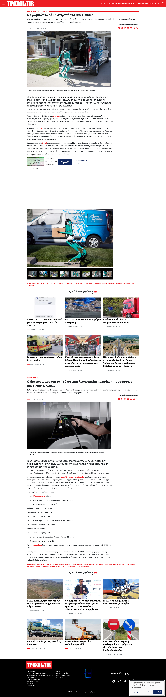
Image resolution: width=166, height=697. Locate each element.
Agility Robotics (80, 283)
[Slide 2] (62, 266)
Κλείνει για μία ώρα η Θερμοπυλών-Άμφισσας (116, 321)
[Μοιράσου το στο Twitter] (122, 28)
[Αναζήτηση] (163, 4)
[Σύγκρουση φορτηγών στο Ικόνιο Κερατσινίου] (45, 345)
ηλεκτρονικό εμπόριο (124, 283)
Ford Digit (69, 283)
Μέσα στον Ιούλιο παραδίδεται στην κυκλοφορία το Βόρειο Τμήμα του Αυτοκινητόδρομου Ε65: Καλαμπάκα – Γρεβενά (119, 362)
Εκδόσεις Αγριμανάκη (62, 673)
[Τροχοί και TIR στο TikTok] (119, 681)
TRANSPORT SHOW (124, 4)
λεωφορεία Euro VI (34, 566)
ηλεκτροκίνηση (77, 564)
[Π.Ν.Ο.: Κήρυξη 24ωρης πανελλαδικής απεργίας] (121, 589)
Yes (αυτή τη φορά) (65, 162)
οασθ (58, 566)
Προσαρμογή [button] (134, 692)
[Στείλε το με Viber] (134, 28)
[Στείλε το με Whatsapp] (137, 28)
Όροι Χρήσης (31, 686)
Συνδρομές (30, 683)
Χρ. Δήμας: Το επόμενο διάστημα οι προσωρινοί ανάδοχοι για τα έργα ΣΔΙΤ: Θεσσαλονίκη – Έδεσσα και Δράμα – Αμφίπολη (83, 605)
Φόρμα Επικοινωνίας (33, 681)
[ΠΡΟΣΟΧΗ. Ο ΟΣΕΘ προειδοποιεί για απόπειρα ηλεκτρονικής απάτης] (45, 308)
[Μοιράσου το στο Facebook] (119, 28)
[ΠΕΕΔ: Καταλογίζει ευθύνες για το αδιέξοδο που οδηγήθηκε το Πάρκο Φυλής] (45, 589)
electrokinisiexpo (106, 564)
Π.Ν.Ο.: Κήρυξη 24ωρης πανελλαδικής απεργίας (116, 602)
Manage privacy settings (81, 161)
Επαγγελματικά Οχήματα (36, 283)
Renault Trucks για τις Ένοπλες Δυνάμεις (44, 643)
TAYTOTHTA (59, 677)
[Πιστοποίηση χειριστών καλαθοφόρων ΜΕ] (83, 629)
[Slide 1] (59, 266)
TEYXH (109, 4)
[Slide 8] (81, 266)
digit (61, 283)
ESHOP (114, 4)
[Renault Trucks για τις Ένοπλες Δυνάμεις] (45, 629)
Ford (48, 283)
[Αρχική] (21, 3)
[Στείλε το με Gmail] (131, 28)
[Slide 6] (74, 266)
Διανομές (98, 283)
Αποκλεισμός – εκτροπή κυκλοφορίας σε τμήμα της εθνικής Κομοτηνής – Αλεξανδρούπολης (117, 646)
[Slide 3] (65, 266)
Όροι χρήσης (94, 692)
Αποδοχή (158, 692)
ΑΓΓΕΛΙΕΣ (157, 4)
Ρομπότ (89, 283)
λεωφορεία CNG (119, 564)
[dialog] (147, 688)
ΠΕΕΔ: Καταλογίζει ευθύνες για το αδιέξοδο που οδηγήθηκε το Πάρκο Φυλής (43, 603)
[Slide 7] (78, 266)
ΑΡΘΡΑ (103, 4)
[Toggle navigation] (3, 3)
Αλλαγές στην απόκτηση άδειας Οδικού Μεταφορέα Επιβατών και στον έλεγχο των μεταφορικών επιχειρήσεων (83, 362)
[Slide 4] (68, 266)
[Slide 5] (71, 266)
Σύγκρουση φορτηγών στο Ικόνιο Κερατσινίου (44, 359)
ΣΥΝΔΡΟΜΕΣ (149, 4)
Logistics (44, 11)
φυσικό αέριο (131, 564)
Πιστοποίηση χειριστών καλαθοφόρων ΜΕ (78, 643)
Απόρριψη (149, 692)
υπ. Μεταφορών (84, 566)
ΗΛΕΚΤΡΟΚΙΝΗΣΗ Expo (63, 675)
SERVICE (134, 4)
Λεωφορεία (50, 564)
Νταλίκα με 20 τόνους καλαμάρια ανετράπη (83, 321)
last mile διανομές (109, 283)
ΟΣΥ (64, 566)
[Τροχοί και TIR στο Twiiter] (125, 681)
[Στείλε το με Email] (128, 28)
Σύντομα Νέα (33, 11)
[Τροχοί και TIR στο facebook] (114, 681)
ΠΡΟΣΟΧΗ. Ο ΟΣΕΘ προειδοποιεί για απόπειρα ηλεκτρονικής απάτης (44, 322)
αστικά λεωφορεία (48, 566)
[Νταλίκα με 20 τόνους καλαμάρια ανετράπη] (83, 308)
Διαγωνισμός (72, 566)
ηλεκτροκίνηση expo (91, 564)
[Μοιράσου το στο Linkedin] (125, 28)
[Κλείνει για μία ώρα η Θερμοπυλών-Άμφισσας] (121, 308)
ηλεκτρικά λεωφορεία (63, 564)
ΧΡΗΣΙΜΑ (141, 4)
